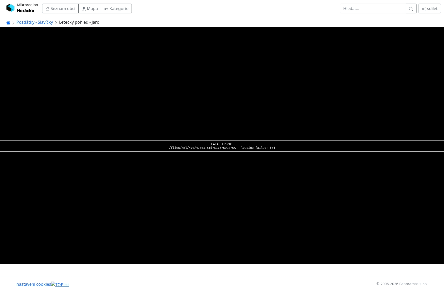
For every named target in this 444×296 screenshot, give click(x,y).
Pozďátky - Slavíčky (34, 22)
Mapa (92, 8)
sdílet (432, 8)
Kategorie (118, 8)
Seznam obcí (62, 8)
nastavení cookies (33, 284)
